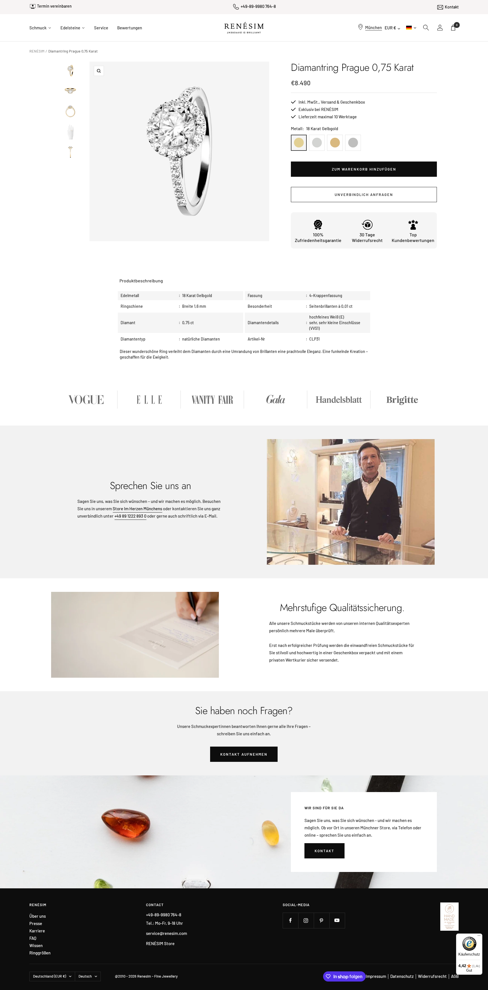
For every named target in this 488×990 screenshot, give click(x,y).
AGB (455, 976)
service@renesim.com (166, 933)
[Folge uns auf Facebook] (290, 920)
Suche (426, 27)
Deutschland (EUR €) (49, 976)
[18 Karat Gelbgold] (299, 143)
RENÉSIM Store (160, 943)
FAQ (32, 938)
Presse (35, 923)
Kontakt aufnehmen (243, 754)
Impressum (376, 976)
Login (440, 27)
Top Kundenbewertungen (413, 237)
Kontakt (452, 7)
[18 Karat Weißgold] (317, 143)
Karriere (37, 931)
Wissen (36, 945)
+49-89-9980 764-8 (258, 6)
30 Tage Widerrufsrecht (367, 237)
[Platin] (353, 143)
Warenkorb (456, 25)
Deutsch (410, 27)
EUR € (390, 27)
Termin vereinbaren (54, 6)
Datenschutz (402, 976)
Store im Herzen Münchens (137, 508)
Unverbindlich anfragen (364, 194)
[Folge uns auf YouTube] (337, 920)
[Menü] (479, 937)
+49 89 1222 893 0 (130, 515)
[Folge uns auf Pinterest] (321, 920)
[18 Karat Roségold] (335, 143)
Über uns (37, 916)
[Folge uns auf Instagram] (306, 920)
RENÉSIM (36, 51)
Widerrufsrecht (432, 976)
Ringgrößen (40, 953)
